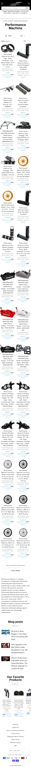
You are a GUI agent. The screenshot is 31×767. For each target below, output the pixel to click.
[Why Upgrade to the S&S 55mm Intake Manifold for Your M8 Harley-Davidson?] (5, 645)
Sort (21, 36)
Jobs (15, 745)
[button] (6, 708)
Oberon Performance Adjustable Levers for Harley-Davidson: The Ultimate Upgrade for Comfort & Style (19, 663)
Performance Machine (21, 21)
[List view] (29, 41)
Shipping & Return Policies (15, 736)
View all (15, 626)
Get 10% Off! (15, 750)
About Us (15, 724)
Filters (10, 36)
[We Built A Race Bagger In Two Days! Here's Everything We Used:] (5, 632)
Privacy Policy (15, 733)
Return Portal (15, 739)
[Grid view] (25, 41)
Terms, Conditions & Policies (15, 730)
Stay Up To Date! (15, 755)
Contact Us (15, 727)
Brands (11, 21)
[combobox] (15, 8)
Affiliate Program (15, 742)
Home (5, 21)
